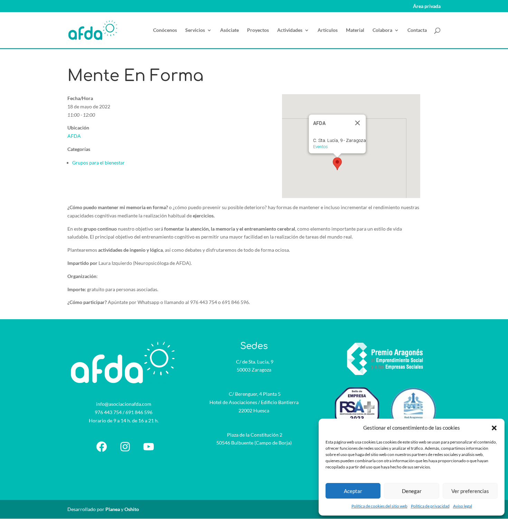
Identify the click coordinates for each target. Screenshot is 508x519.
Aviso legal (462, 506)
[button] (494, 427)
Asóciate (229, 30)
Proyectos (258, 30)
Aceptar (353, 491)
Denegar (412, 491)
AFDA (74, 136)
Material (355, 30)
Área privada (427, 6)
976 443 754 (108, 412)
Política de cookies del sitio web (379, 506)
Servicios (195, 30)
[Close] (357, 123)
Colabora (382, 30)
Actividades (289, 30)
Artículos (328, 30)
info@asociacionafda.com (123, 404)
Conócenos (165, 30)
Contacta (417, 30)
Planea (112, 509)
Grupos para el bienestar (98, 162)
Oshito (131, 509)
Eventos (320, 146)
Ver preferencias (470, 491)
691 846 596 (138, 412)
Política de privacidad (430, 506)
